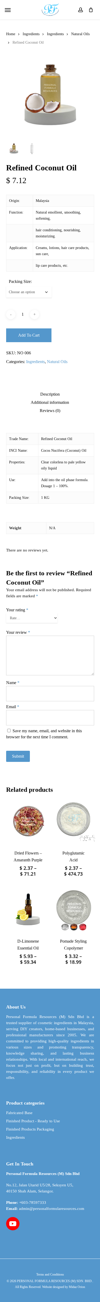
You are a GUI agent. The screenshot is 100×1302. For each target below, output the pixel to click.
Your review (18, 632)
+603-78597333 (32, 1202)
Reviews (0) (50, 411)
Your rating (17, 610)
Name (12, 682)
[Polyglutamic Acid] (73, 821)
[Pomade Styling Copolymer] (73, 909)
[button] (8, 9)
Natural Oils (80, 34)
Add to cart (28, 335)
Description (50, 394)
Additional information (50, 402)
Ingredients (31, 34)
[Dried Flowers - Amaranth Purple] (28, 821)
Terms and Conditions (50, 1274)
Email (12, 706)
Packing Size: (20, 281)
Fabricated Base (19, 1113)
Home (10, 34)
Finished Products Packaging (30, 1129)
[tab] (50, 394)
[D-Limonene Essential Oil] (28, 909)
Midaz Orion (77, 1287)
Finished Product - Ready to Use (33, 1121)
